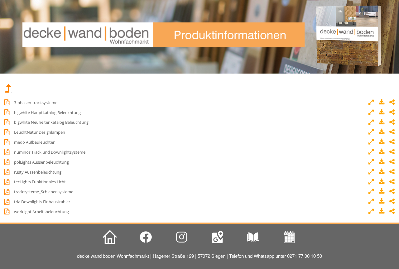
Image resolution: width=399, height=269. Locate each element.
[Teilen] (392, 102)
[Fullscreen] (372, 102)
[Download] (382, 102)
